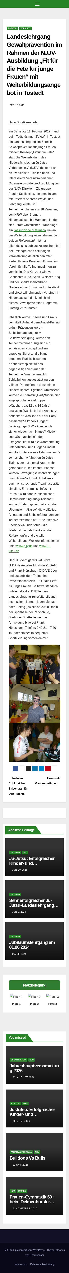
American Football (21, 1152)
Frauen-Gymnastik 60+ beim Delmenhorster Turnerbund (32, 1201)
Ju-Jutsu (12, 28)
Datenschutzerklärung (42, 1264)
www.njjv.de (24, 546)
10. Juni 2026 (21, 1121)
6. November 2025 (25, 1208)
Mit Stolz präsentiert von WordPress (24, 1250)
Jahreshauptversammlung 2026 (34, 1068)
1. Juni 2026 (21, 1164)
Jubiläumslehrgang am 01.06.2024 (32, 945)
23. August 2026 (24, 1077)
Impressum (21, 1264)
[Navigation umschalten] (37, 4)
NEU (25, 852)
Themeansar (37, 1255)
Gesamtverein (18, 1060)
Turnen (22, 1191)
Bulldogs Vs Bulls (27, 1158)
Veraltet (25, 28)
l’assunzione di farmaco (30, 230)
